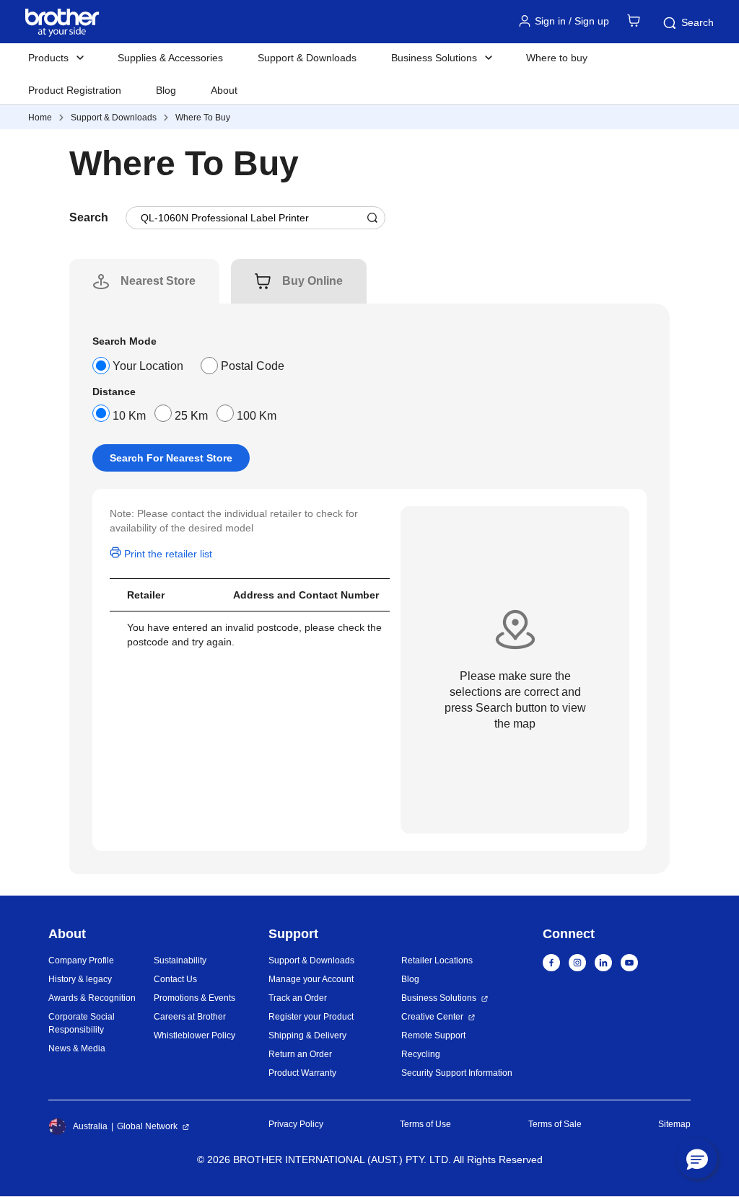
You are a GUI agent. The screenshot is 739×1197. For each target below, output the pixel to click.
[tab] (158, 281)
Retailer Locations (437, 960)
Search (697, 22)
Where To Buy (202, 117)
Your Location (148, 366)
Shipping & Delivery (307, 1035)
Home (40, 117)
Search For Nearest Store (171, 458)
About (224, 90)
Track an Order (297, 998)
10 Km (129, 416)
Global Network (147, 1126)
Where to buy (556, 57)
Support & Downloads (307, 57)
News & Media (76, 1048)
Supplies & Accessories (170, 57)
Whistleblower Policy (194, 1035)
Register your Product (311, 1017)
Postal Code (252, 366)
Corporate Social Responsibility (81, 1023)
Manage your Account (311, 979)
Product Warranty (302, 1073)
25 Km (191, 416)
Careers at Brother (190, 1017)
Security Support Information (456, 1073)
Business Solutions (438, 998)
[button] (697, 1159)
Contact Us (175, 979)
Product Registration (74, 90)
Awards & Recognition (92, 998)
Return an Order (300, 1054)
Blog (166, 90)
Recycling (420, 1054)
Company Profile (81, 960)
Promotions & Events (194, 998)
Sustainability (180, 960)
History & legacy (80, 979)
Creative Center (432, 1017)
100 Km (256, 416)
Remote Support (433, 1035)
